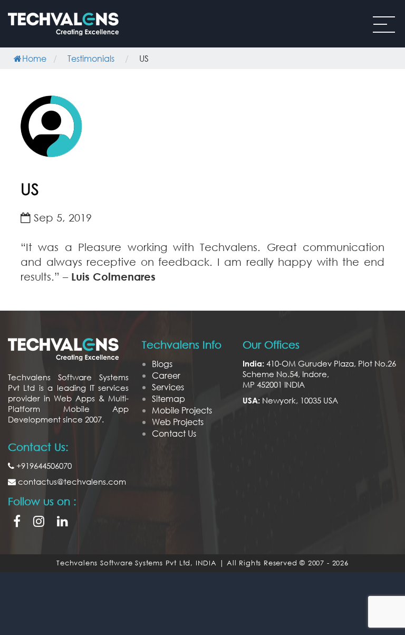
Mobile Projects (182, 410)
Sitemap (168, 398)
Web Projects (178, 421)
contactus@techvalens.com (71, 481)
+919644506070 (43, 465)
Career (166, 375)
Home (34, 58)
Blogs (162, 363)
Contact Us (174, 433)
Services (168, 386)
